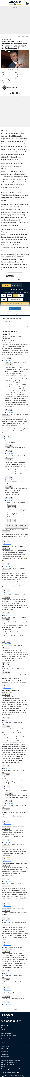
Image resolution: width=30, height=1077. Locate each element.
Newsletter (4, 1051)
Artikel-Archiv (5, 1046)
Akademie (4, 1030)
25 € (15, 295)
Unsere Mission (6, 1028)
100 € (4, 299)
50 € (21, 295)
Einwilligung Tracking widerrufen (11, 1069)
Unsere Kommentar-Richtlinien (10, 1060)
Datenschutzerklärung (8, 1064)
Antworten (7, 360)
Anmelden (4, 1054)
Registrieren (5, 1056)
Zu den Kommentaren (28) (10, 280)
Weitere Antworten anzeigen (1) (16, 525)
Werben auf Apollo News (9, 1035)
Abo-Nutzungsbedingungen (9, 1062)
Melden (7, 338)
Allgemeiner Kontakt (7, 1033)
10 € (3, 295)
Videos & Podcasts (7, 1049)
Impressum (4, 1066)
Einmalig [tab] (7, 285)
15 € (9, 295)
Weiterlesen (14, 309)
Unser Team (5, 1025)
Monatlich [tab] (17, 285)
